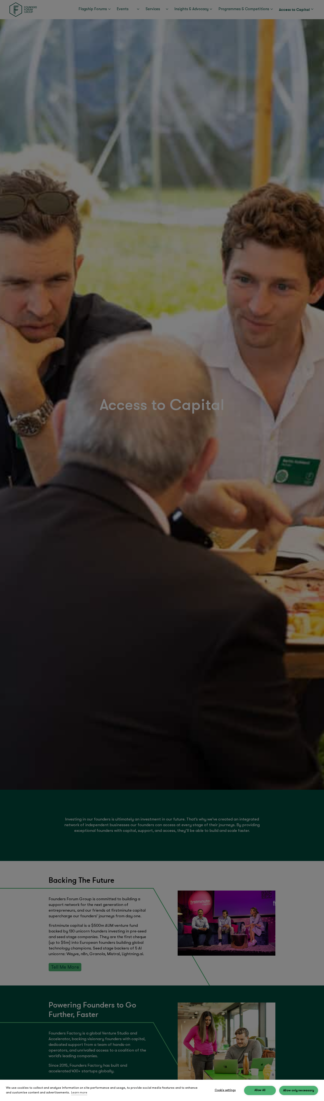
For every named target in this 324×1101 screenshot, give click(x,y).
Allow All (260, 1090)
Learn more (79, 1092)
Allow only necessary (298, 1090)
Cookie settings (225, 1090)
